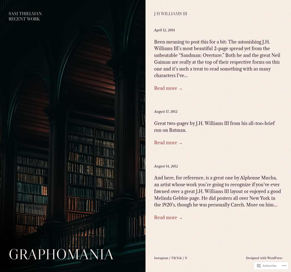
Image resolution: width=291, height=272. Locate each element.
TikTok (176, 258)
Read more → (168, 88)
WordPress (274, 258)
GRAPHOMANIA (61, 254)
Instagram (161, 258)
